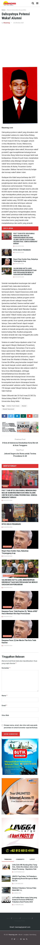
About (9, 918)
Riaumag (7, 23)
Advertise (16, 918)
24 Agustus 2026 (19, 277)
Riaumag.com (13, 934)
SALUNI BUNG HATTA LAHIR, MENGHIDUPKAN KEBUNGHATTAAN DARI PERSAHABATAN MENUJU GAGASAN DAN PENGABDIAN (20, 582)
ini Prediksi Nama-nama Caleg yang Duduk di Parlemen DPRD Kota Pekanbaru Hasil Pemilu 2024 (24, 900)
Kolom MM (7, 546)
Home (3, 10)
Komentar (6, 668)
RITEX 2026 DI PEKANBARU (22, 250)
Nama (4, 696)
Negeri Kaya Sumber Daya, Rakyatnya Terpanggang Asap (15, 552)
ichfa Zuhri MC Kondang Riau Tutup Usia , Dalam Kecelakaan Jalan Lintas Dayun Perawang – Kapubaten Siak (25, 867)
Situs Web (5, 715)
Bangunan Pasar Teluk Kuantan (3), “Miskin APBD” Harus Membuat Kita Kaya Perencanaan (20, 612)
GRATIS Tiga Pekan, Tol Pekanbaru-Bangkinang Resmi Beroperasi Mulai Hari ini (25, 878)
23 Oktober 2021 (18, 23)
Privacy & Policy (26, 918)
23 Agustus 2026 (7, 616)
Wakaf (24, 406)
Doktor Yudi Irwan (13, 406)
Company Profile (19, 921)
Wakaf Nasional (8, 409)
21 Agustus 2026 (7, 645)
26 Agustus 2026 (19, 246)
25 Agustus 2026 (19, 252)
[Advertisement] (20, 45)
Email (4, 705)
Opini (5, 486)
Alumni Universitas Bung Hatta (16, 10)
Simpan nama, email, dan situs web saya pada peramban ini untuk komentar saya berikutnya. (21, 726)
